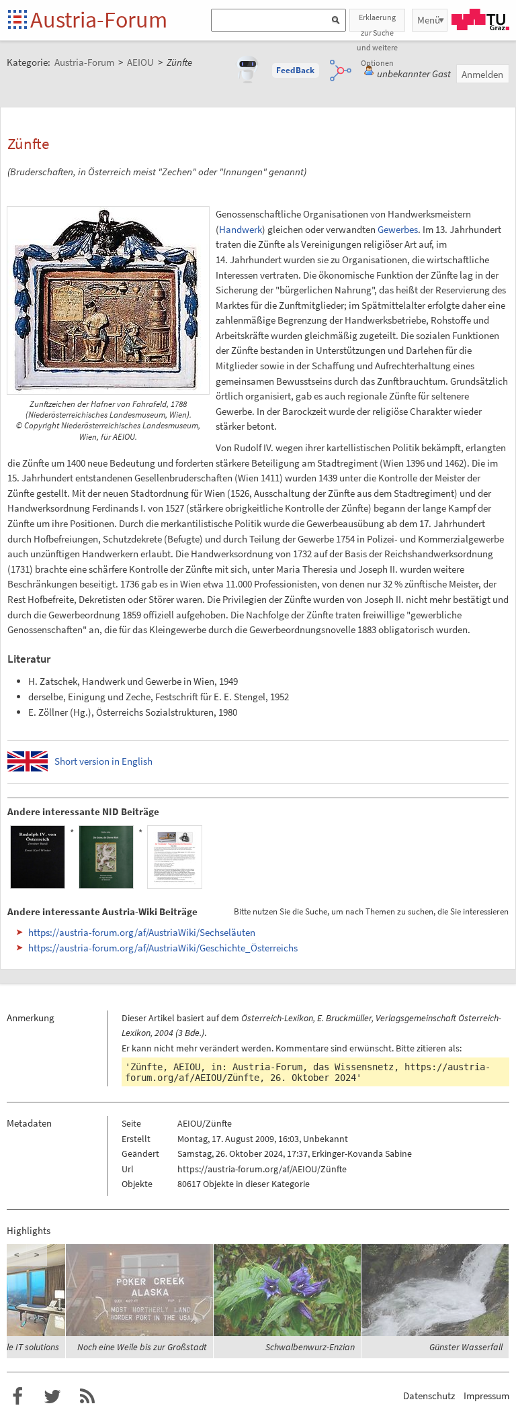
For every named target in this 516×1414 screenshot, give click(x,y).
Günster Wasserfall (466, 1347)
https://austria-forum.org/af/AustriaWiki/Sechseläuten (141, 932)
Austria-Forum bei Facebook (17, 1396)
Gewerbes (398, 229)
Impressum (486, 1395)
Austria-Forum (98, 19)
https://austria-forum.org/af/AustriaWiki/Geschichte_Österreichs (163, 947)
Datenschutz (429, 1395)
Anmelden (482, 74)
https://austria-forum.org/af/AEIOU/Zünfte (262, 1169)
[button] (295, 70)
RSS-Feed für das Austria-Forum (87, 1396)
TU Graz (480, 19)
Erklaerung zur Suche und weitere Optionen (377, 22)
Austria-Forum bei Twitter (52, 1396)
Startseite (18, 20)
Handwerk (240, 229)
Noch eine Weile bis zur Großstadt (142, 1347)
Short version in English (103, 761)
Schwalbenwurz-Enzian (310, 1347)
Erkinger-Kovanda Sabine (362, 1153)
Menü (428, 19)
